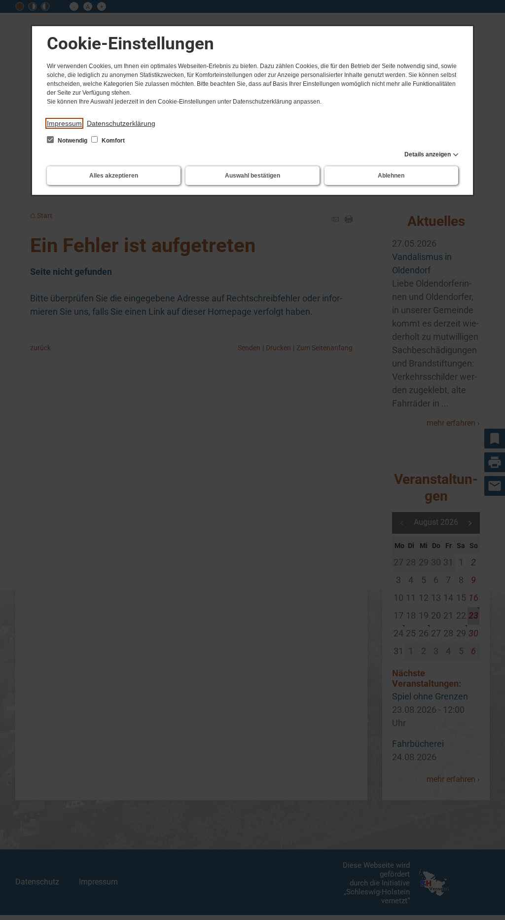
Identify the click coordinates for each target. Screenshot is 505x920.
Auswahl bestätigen (252, 175)
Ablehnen (391, 175)
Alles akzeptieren (113, 175)
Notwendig (72, 140)
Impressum (64, 123)
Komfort (112, 140)
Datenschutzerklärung (121, 123)
